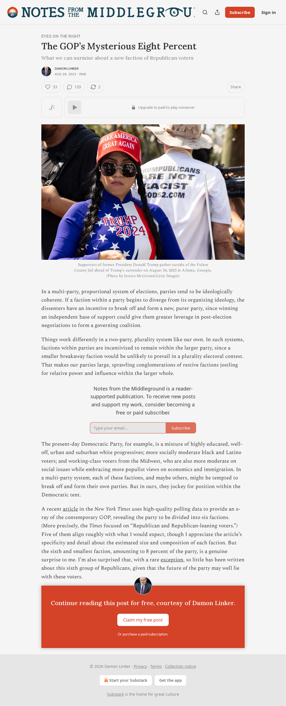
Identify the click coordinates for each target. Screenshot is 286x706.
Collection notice (180, 666)
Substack (115, 694)
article (70, 509)
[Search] (205, 12)
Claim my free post (143, 620)
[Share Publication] (217, 12)
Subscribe (240, 12)
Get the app (170, 680)
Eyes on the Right (60, 36)
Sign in (268, 12)
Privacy (140, 666)
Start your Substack (128, 680)
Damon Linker (66, 69)
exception (172, 560)
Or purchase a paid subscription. (143, 634)
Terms (156, 666)
